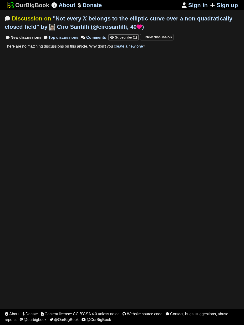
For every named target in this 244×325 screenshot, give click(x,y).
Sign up (227, 5)
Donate (90, 5)
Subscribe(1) (123, 37)
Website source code (142, 314)
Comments (93, 37)
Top (61, 37)
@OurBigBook (64, 320)
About (63, 5)
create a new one (128, 46)
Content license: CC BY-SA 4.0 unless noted (80, 314)
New (23, 37)
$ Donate (30, 314)
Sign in (195, 5)
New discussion (158, 37)
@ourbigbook (33, 320)
